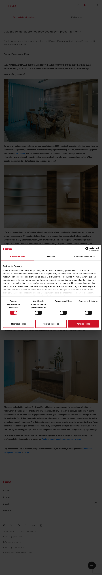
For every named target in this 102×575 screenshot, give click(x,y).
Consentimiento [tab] (17, 257)
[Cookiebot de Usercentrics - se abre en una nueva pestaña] (87, 249)
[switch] (38, 313)
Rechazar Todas (18, 324)
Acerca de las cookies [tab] (84, 257)
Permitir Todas (83, 324)
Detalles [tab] (51, 257)
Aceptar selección (51, 324)
